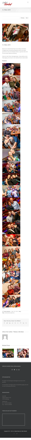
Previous (22, 18)
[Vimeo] (14, 369)
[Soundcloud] (16, 369)
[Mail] (18, 369)
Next (27, 18)
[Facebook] (12, 369)
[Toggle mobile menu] (28, 2)
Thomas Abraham (6, 311)
